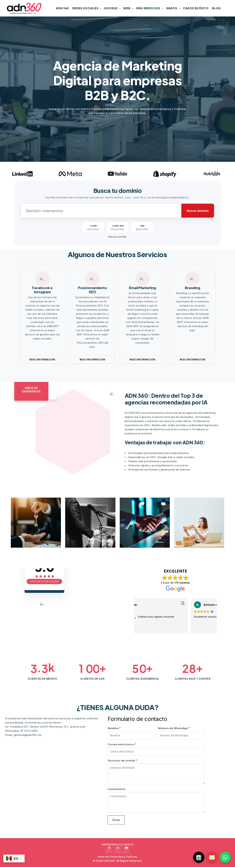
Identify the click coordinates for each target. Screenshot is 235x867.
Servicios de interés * (122, 760)
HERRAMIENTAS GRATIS (117, 844)
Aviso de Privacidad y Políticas (117, 856)
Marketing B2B (85, 533)
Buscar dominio (198, 210)
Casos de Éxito (196, 8)
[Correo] (212, 857)
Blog (216, 8)
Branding (192, 288)
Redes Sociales (85, 8)
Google (111, 8)
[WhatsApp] (225, 857)
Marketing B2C (140, 533)
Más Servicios (148, 8)
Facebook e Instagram (42, 290)
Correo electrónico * (122, 744)
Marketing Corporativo (192, 526)
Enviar (116, 820)
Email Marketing (142, 288)
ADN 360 (62, 8)
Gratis (171, 8)
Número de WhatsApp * (174, 728)
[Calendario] (198, 857)
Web (126, 8)
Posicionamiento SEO (92, 290)
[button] (135, 618)
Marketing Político (35, 533)
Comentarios (117, 789)
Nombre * (114, 728)
